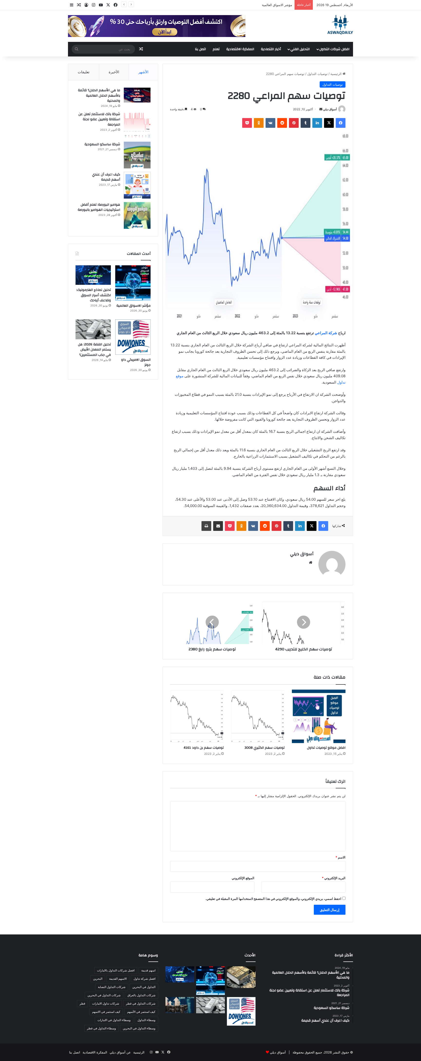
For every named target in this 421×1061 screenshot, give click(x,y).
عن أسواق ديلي (120, 1052)
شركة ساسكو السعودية (102, 144)
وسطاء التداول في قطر (101, 1028)
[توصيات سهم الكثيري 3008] (258, 716)
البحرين (97, 978)
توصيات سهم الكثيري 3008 (265, 748)
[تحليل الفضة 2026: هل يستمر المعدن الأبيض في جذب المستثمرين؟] (93, 329)
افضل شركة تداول (144, 978)
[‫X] (329, 123)
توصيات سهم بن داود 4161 (203, 748)
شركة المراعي (326, 333)
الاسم (340, 857)
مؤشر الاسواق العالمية (277, 5)
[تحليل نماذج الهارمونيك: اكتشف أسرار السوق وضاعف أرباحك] (93, 275)
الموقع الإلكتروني (243, 878)
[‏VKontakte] (270, 123)
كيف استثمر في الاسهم (106, 1012)
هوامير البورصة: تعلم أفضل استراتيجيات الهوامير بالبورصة (99, 207)
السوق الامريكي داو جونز (136, 362)
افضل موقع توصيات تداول (326, 748)
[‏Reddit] (282, 123)
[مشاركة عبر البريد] (218, 526)
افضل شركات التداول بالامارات (115, 970)
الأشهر (143, 72)
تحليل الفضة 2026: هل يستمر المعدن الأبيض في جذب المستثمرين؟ (94, 349)
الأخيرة (114, 72)
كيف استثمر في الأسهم (141, 1012)
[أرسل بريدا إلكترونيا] (320, 109)
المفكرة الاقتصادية (240, 49)
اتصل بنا (200, 49)
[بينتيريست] (294, 123)
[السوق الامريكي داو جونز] (133, 337)
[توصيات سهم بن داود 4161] (197, 716)
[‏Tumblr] (305, 123)
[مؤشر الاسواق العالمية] (133, 283)
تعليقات (83, 72)
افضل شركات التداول (334, 49)
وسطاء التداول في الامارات (114, 1020)
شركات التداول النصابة (111, 987)
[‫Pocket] (247, 123)
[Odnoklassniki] (259, 123)
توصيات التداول (317, 74)
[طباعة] (206, 526)
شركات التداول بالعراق (141, 995)
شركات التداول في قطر (140, 1003)
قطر (82, 1003)
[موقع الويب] (311, 562)
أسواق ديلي (330, 109)
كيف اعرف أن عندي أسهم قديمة (106, 177)
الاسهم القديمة (118, 978)
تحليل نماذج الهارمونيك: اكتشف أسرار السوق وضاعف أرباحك (93, 295)
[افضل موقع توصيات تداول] (318, 716)
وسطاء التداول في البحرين (139, 1028)
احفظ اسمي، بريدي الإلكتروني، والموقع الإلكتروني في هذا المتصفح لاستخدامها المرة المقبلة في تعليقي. (273, 899)
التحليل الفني (300, 49)
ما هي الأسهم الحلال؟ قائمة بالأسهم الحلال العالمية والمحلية (99, 95)
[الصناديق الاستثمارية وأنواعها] (241, 977)
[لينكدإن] (317, 123)
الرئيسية (336, 74)
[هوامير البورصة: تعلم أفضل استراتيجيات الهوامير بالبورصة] (137, 215)
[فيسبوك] (340, 123)
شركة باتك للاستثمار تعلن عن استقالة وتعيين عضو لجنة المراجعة (99, 119)
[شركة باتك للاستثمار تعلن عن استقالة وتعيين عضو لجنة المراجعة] (137, 124)
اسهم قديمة (148, 970)
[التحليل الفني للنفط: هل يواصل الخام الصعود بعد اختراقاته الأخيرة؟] (179, 1005)
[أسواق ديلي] (340, 25)
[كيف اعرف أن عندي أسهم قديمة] (137, 185)
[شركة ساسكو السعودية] (137, 155)
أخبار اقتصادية (271, 49)
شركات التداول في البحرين (104, 995)
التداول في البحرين (143, 987)
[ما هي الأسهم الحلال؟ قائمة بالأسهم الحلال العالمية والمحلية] (137, 95)
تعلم (216, 49)
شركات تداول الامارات (105, 1003)
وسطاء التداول (146, 1020)
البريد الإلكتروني (333, 878)
